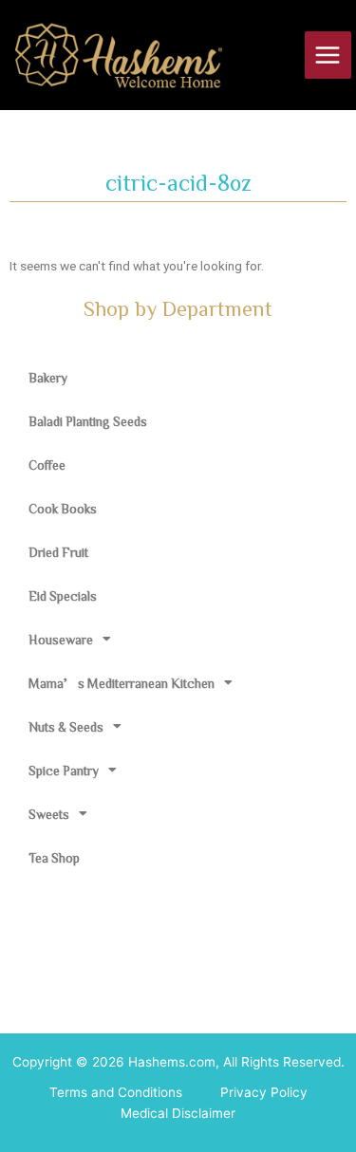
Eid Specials (62, 596)
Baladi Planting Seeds (87, 421)
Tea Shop (54, 857)
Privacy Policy (264, 1092)
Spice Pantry (63, 770)
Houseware (60, 639)
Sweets (48, 814)
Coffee (47, 465)
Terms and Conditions (115, 1092)
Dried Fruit (58, 552)
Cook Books (62, 508)
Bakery (47, 377)
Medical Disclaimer (178, 1113)
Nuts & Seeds (65, 727)
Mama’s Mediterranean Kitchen (121, 683)
